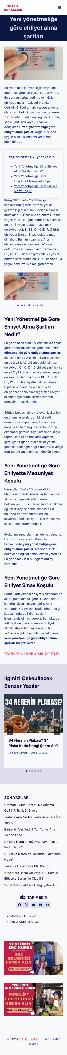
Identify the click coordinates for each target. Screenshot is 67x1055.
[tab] (26, 771)
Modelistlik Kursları (23, 916)
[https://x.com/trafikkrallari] (26, 905)
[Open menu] (59, 7)
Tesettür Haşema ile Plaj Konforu (27, 866)
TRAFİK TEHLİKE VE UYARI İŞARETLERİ (32, 653)
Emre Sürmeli (19, 752)
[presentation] (33, 713)
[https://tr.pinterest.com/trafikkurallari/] (41, 905)
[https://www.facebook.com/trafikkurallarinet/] (19, 905)
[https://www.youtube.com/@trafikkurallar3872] (34, 905)
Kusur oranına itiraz (24, 921)
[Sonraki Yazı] (57, 730)
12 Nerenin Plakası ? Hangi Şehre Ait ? (31, 885)
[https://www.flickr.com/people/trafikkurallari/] (47, 905)
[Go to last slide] (10, 730)
